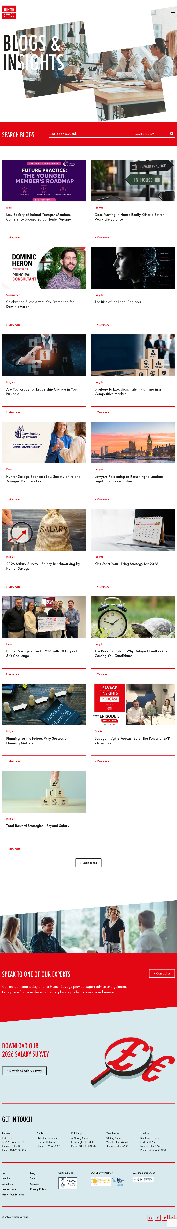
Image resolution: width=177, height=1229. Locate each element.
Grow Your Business (13, 1194)
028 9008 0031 (19, 1150)
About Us (7, 1184)
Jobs (4, 1173)
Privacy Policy (38, 1189)
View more (14, 237)
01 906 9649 (52, 1146)
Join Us (6, 1178)
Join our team (9, 1189)
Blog (32, 1173)
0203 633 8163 (157, 1150)
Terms (33, 1178)
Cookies (34, 1184)
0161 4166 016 (122, 1146)
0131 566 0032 (87, 1146)
